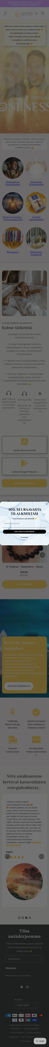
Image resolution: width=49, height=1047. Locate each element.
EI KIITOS (24, 537)
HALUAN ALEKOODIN (24, 531)
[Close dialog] (47, 504)
